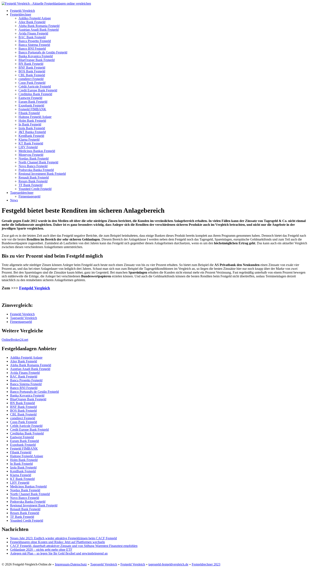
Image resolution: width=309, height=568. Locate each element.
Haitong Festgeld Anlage (35, 117)
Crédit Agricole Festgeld (34, 86)
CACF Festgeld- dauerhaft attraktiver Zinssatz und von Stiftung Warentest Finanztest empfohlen (73, 546)
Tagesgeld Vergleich (23, 318)
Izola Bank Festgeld (31, 128)
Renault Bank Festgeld (33, 177)
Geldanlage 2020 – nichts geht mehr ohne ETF (41, 549)
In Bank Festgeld (29, 124)
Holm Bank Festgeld (32, 120)
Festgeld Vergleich (34, 288)
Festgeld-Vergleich (22, 10)
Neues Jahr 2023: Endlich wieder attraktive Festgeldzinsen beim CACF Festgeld (63, 538)
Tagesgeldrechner (21, 192)
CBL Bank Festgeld (31, 75)
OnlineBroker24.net (15, 339)
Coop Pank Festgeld (31, 82)
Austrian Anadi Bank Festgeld (38, 29)
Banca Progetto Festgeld (34, 41)
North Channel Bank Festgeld (38, 162)
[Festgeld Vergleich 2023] (46, 3)
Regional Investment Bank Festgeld (42, 173)
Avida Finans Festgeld (33, 33)
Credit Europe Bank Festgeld (37, 90)
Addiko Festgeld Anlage (34, 18)
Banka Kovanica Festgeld (35, 56)
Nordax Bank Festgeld (33, 158)
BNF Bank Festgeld (31, 67)
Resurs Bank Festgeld (33, 181)
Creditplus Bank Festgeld (35, 94)
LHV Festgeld (28, 147)
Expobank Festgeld (31, 105)
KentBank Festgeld (31, 136)
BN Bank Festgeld (30, 63)
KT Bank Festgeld (30, 143)
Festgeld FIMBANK (32, 109)
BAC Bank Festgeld (32, 37)
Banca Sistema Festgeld (34, 45)
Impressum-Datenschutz (71, 564)
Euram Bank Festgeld (32, 101)
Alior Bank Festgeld (31, 22)
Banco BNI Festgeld (32, 48)
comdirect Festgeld (31, 79)
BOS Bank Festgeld (31, 71)
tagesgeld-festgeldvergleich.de (168, 564)
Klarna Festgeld (29, 139)
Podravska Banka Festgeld (36, 170)
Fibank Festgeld (29, 113)
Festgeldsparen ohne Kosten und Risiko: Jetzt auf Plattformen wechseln (57, 542)
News (14, 200)
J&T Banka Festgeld (32, 132)
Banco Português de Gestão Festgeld (42, 52)
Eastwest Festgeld (30, 98)
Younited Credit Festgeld (35, 189)
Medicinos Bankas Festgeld (36, 151)
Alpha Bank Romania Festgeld (38, 26)
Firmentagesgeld (29, 196)
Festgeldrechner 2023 (206, 564)
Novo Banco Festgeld (33, 166)
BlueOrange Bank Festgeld (36, 60)
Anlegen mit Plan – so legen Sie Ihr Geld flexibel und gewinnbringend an (59, 553)
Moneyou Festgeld (30, 154)
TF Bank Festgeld (30, 185)
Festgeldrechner (20, 14)
